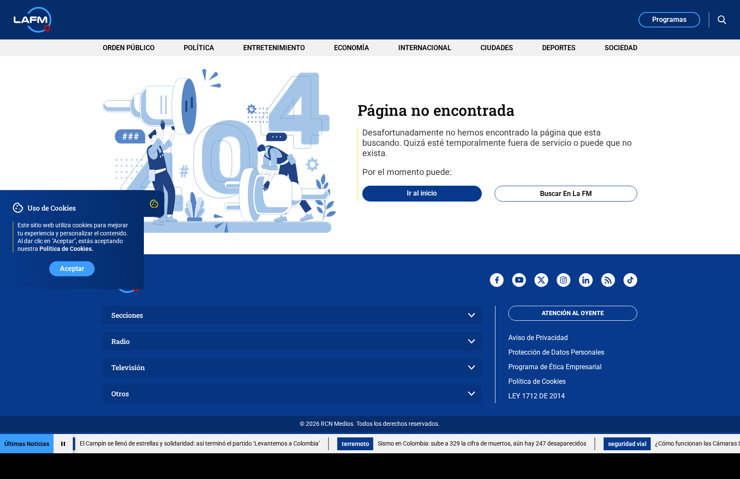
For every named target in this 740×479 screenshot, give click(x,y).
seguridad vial (616, 443)
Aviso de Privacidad (538, 338)
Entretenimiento (274, 48)
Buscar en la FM (566, 194)
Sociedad (621, 48)
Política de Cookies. (66, 248)
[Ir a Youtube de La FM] (519, 280)
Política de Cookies (537, 381)
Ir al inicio (422, 193)
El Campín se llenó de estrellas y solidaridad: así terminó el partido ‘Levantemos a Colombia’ (188, 443)
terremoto (344, 443)
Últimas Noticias (26, 443)
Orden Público (129, 48)
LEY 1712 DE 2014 (536, 396)
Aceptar (72, 269)
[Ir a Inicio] (32, 20)
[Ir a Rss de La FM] (608, 280)
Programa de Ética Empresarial (555, 367)
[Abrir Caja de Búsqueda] (722, 19)
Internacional (424, 48)
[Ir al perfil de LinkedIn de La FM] (586, 280)
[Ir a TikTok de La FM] (630, 280)
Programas (669, 19)
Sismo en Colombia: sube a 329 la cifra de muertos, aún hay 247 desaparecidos (470, 443)
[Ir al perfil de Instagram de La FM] (563, 280)
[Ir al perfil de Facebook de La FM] (497, 280)
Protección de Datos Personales (556, 352)
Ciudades (496, 48)
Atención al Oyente (573, 313)
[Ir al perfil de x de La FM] (541, 280)
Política (199, 48)
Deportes (559, 48)
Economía (351, 48)
